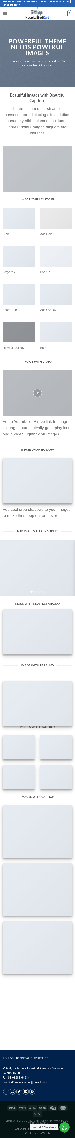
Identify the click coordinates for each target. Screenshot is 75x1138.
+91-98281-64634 (17, 1077)
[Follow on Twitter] (19, 1092)
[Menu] (5, 13)
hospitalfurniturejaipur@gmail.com (25, 1082)
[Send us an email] (26, 1092)
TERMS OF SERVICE (15, 1120)
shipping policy (38, 1123)
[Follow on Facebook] (6, 1092)
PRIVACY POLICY (60, 1120)
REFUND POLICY (38, 1120)
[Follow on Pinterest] (32, 1092)
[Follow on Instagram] (13, 1092)
